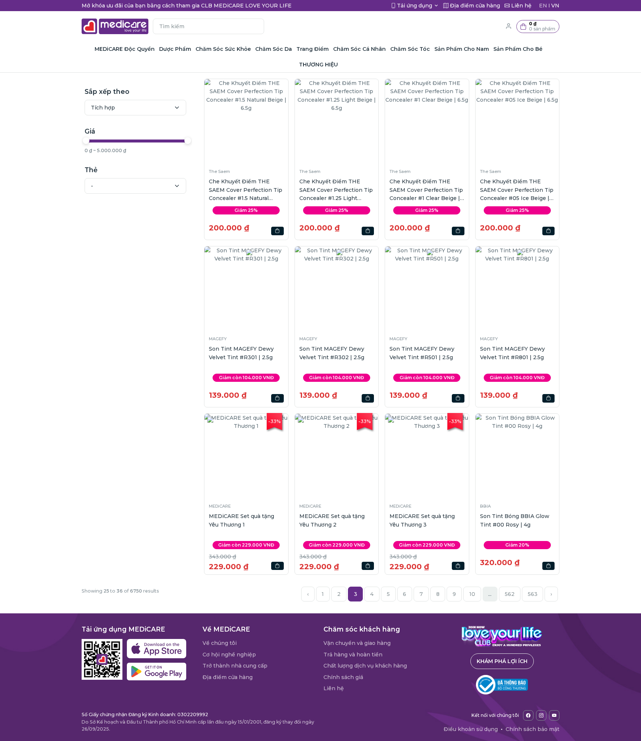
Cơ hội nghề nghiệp (229, 654)
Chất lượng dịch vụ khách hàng (365, 665)
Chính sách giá (343, 677)
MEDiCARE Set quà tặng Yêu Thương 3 (422, 520)
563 (533, 594)
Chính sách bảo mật (532, 729)
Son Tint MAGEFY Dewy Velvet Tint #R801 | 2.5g (512, 352)
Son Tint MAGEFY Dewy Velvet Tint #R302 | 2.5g (331, 352)
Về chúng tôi (220, 643)
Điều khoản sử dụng (471, 729)
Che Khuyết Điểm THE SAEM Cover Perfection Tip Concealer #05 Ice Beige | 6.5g (516, 190)
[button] (537, 26)
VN (555, 5)
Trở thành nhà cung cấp (235, 665)
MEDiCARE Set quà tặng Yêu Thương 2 (332, 520)
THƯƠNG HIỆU (318, 64)
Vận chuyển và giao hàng (357, 643)
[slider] (86, 140)
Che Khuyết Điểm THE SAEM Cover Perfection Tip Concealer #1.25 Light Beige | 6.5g (336, 190)
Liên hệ (333, 688)
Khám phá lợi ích (502, 661)
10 (472, 594)
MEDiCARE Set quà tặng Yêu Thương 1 (241, 520)
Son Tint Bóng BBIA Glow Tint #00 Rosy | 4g (514, 520)
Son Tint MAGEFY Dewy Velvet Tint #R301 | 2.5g (241, 352)
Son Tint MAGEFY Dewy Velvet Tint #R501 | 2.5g (421, 352)
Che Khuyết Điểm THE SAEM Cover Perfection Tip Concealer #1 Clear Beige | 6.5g (426, 190)
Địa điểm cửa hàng (228, 677)
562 (510, 594)
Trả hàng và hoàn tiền (352, 654)
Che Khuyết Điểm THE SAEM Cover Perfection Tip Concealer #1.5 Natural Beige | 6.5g (245, 190)
